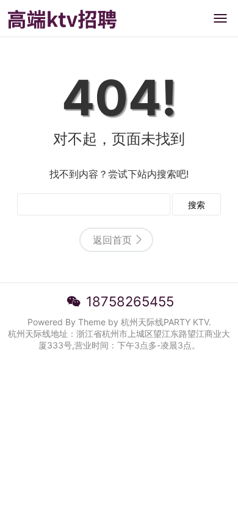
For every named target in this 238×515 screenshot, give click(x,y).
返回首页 (112, 240)
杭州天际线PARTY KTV (165, 322)
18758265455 (130, 301)
